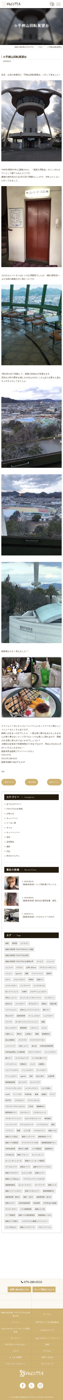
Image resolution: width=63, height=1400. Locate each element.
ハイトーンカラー (11, 1070)
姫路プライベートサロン (42, 1167)
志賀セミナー (40, 1173)
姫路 (7, 943)
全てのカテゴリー (14, 804)
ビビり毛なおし (11, 1227)
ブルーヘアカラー (34, 1052)
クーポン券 (11, 823)
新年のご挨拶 (23, 1149)
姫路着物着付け (48, 1191)
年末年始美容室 (24, 1203)
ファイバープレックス (13, 1088)
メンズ (32, 1064)
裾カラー (8, 1058)
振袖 (36, 1094)
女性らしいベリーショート (30, 1010)
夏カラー (46, 1010)
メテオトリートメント (13, 1118)
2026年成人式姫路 (50, 1203)
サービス (40, 961)
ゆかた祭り (40, 1076)
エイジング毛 (27, 1173)
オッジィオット (37, 1155)
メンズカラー (20, 1004)
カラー (7, 979)
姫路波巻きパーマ (44, 1136)
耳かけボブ (9, 1016)
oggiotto (23, 1076)
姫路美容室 (21, 1016)
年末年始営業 (10, 1149)
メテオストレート (39, 1112)
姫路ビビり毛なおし (12, 1179)
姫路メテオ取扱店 (11, 1142)
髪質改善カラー (11, 1112)
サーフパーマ (40, 1185)
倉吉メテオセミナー (32, 1191)
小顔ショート (23, 1046)
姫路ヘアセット (23, 1155)
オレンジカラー (11, 1028)
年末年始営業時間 (46, 1046)
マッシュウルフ (34, 1016)
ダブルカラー (33, 1004)
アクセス (19, 967)
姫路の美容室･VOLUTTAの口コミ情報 (19, 949)
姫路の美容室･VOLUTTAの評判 (16, 955)
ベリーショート (11, 1010)
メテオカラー (19, 1100)
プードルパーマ (11, 1167)
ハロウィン (34, 1028)
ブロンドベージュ (44, 1227)
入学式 (30, 1106)
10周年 (24, 991)
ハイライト (9, 1130)
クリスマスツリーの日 (30, 1142)
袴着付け (23, 1064)
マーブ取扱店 (10, 1215)
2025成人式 (9, 1155)
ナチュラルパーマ (26, 1124)
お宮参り (28, 1034)
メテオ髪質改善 (26, 1209)
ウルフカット (25, 1112)
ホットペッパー (13, 832)
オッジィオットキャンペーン (30, 998)
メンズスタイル (39, 985)
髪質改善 (23, 1028)
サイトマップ (47, 1364)
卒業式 (31, 979)
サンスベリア (35, 1082)
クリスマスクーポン (37, 1040)
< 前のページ (9, 782)
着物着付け (41, 1106)
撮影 (8, 847)
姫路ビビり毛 (40, 1209)
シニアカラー (48, 1016)
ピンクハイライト (25, 1185)
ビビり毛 (27, 1130)
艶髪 (18, 1130)
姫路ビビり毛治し (11, 1136)
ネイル (9, 828)
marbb (7, 1094)
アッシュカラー (11, 1076)
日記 (3, 771)
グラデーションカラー (38, 991)
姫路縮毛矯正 (10, 1185)
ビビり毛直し (46, 1088)
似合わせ (8, 1004)
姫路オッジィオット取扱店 (34, 1161)
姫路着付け (49, 1149)
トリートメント (37, 973)
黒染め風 (53, 1004)
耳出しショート (11, 998)
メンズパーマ (25, 985)
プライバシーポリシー (47, 967)
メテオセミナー (39, 1130)
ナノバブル (17, 1094)
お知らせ (10, 814)
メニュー (8, 973)
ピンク (44, 1028)
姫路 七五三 (28, 1197)
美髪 (43, 1022)
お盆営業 (51, 1076)
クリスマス (23, 1040)
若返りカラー (10, 1203)
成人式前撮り (10, 1040)
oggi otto (18, 973)
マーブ (52, 1094)
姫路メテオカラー (11, 1173)
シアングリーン (11, 1064)
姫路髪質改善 (10, 1082)
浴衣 (31, 1076)
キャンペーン (12, 818)
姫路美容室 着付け (12, 1197)
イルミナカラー (19, 979)
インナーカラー (11, 985)
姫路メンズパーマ (28, 1136)
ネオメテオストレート (33, 1118)
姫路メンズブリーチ (27, 1227)
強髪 (26, 973)
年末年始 (28, 1094)
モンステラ (23, 1082)
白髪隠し (42, 1064)
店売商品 (10, 842)
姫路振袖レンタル (44, 1215)
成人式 (34, 1046)
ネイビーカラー (11, 1209)
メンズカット (49, 998)
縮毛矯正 (48, 1118)
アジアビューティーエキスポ (33, 1179)
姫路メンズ (52, 1185)
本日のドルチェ (13, 856)
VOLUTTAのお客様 (14, 809)
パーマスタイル (42, 1124)
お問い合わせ (31, 967)
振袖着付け (46, 1034)
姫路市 (49, 973)
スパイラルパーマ (21, 1058)
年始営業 (36, 1203)
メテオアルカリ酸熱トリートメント (35, 1221)
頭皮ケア (40, 979)
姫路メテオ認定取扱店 (27, 1215)
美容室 (14, 943)
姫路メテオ (52, 1130)
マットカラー (41, 1070)
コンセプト (25, 943)
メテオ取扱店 (36, 1149)
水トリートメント (11, 991)
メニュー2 (9, 967)
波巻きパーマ (25, 1167)
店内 (8, 837)
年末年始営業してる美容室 (15, 1052)
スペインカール (33, 1100)
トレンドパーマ (11, 1124)
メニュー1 (50, 961)
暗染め (44, 1004)
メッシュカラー (27, 1070)
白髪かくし (9, 1034)
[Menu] (58, 4)
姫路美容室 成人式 (44, 1197)
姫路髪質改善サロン (48, 1142)
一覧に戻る (31, 782)
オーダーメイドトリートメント (26, 1022)
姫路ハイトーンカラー (13, 1191)
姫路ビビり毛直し (11, 1221)
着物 (37, 1034)
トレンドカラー (50, 1052)
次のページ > (54, 782)
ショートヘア (10, 1046)
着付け (19, 1034)
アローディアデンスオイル (15, 1106)
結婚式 (44, 1094)
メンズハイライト (31, 1088)
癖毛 (53, 1124)
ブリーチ (8, 1022)
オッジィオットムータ (13, 1161)
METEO (8, 1100)
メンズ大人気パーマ (39, 1058)
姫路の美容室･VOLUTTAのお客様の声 (19, 961)
